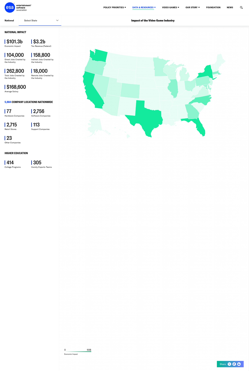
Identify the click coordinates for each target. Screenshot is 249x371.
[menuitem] (229, 364)
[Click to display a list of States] (40, 20)
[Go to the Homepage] (18, 7)
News (230, 7)
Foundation (213, 7)
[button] (241, 7)
